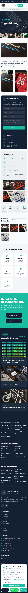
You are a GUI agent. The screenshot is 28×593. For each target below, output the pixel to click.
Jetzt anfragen (13, 315)
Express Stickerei (19, 473)
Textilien (5, 521)
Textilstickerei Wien (7, 425)
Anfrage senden (15, 128)
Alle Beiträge (5, 16)
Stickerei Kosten (6, 473)
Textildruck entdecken (18, 219)
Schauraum (4, 561)
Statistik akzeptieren (14, 585)
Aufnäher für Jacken (20, 457)
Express (5, 530)
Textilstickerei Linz (6, 428)
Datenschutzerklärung (18, 579)
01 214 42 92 (10, 135)
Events (4, 528)
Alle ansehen (22, 336)
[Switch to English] (26, 1)
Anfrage (20, 5)
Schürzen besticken (20, 453)
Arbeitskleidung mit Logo (7, 481)
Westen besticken (19, 451)
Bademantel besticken (4, 447)
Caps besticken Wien (18, 433)
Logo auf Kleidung (6, 477)
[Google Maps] (6, 505)
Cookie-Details (7, 582)
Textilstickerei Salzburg (18, 428)
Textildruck (5, 516)
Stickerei (5, 514)
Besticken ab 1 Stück (7, 470)
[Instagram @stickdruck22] (23, 1)
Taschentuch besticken (5, 457)
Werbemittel (6, 523)
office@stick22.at (11, 142)
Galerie (3, 563)
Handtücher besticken (17, 447)
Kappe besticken (6, 451)
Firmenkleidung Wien (7, 433)
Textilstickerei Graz (20, 425)
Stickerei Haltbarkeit (20, 481)
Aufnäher (5, 519)
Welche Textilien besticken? (19, 477)
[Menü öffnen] (25, 5)
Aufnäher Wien (5, 436)
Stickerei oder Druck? (18, 470)
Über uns (3, 558)
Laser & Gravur (6, 526)
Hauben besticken (6, 453)
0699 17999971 (11, 139)
